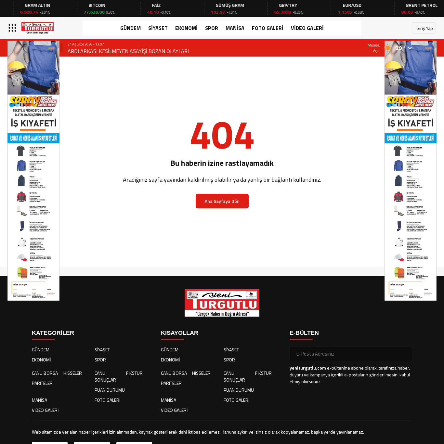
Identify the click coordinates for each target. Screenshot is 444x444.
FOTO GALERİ (267, 28)
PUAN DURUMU (110, 389)
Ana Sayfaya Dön (222, 201)
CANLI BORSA (45, 373)
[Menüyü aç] (13, 28)
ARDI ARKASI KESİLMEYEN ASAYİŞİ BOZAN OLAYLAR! (128, 51)
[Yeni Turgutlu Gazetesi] (37, 28)
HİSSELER (72, 373)
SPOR (211, 28)
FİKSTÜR (134, 373)
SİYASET (158, 28)
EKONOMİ (186, 28)
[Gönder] (404, 353)
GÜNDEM (130, 28)
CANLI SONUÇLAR (105, 376)
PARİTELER (42, 383)
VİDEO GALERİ (307, 28)
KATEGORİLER (53, 333)
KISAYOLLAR (179, 333)
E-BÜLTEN (304, 333)
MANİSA (235, 28)
